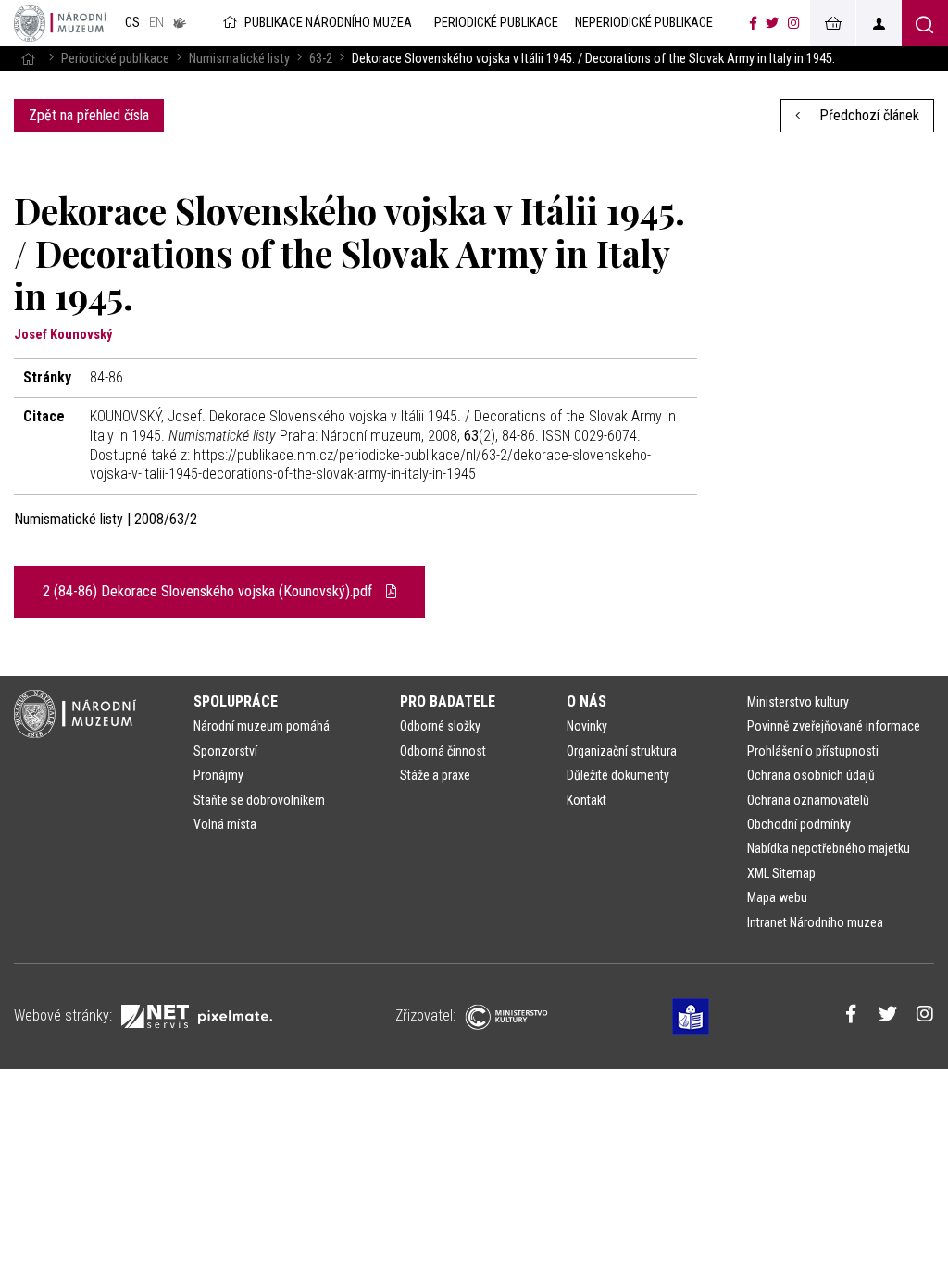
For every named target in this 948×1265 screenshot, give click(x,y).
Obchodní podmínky (799, 824)
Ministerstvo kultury (798, 702)
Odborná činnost (443, 751)
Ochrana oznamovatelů (808, 800)
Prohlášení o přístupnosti (813, 751)
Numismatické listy (239, 59)
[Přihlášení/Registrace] (878, 23)
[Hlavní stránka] (28, 59)
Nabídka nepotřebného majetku (828, 848)
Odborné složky (440, 726)
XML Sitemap (781, 873)
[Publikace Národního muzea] (60, 23)
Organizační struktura (622, 751)
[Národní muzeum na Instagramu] (794, 23)
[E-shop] (832, 23)
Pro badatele (447, 701)
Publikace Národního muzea (328, 23)
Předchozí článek (867, 115)
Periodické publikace (115, 59)
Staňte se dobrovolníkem (259, 800)
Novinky (587, 726)
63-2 (320, 59)
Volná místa (224, 824)
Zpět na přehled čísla (89, 115)
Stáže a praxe (435, 775)
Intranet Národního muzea (815, 922)
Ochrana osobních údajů (811, 775)
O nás (586, 701)
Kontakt (586, 800)
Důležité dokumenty (618, 775)
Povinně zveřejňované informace (833, 726)
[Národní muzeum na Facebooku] (753, 23)
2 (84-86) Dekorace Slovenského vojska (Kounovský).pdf (209, 591)
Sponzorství (225, 751)
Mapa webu (777, 897)
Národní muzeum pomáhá (261, 726)
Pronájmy (218, 775)
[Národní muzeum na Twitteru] (772, 23)
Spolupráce (235, 701)
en (156, 23)
